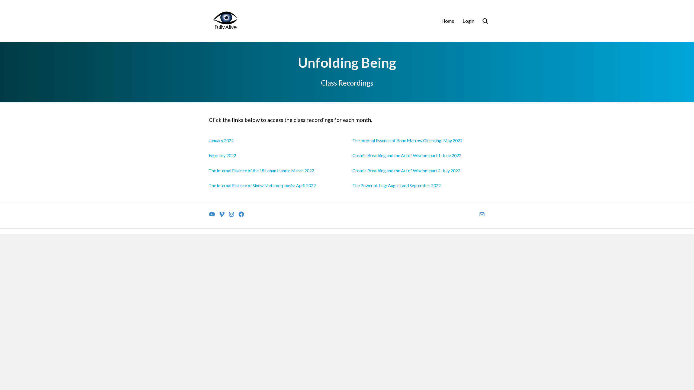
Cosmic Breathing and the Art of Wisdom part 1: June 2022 (406, 155)
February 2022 (222, 155)
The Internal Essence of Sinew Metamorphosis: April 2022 (262, 185)
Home (447, 21)
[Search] (481, 21)
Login (468, 21)
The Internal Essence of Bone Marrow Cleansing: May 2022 (407, 140)
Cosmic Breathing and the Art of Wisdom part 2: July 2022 (406, 170)
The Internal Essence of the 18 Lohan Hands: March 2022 (261, 170)
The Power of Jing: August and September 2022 (396, 185)
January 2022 (221, 140)
